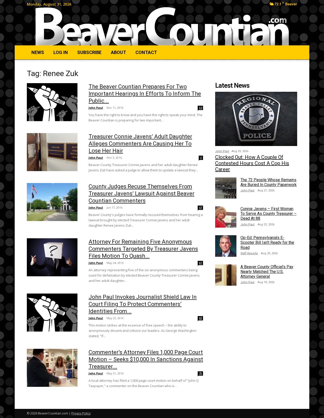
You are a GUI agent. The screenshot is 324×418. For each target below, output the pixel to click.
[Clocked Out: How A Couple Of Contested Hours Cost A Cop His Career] (256, 119)
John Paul (96, 108)
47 (200, 207)
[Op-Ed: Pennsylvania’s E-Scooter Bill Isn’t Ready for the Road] (225, 246)
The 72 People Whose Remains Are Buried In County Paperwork (268, 182)
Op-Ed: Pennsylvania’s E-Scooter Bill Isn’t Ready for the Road (267, 242)
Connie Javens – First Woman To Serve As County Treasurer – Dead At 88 (268, 213)
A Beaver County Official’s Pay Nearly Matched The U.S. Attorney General (266, 271)
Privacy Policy (81, 413)
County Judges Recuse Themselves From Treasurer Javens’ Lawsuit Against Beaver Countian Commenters (141, 193)
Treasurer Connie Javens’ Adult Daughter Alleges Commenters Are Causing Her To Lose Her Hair (140, 143)
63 (200, 318)
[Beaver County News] (162, 26)
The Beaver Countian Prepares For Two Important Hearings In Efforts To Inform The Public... (145, 93)
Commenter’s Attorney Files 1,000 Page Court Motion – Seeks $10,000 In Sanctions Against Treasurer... (146, 359)
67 (200, 263)
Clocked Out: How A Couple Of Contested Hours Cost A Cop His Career (252, 163)
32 (200, 108)
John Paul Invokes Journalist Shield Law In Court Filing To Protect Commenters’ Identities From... (143, 304)
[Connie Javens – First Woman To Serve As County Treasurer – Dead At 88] (225, 217)
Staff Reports (249, 253)
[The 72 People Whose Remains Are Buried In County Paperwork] (225, 188)
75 (200, 373)
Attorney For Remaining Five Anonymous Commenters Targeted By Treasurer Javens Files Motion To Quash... (143, 249)
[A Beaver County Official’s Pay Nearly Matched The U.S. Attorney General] (225, 275)
